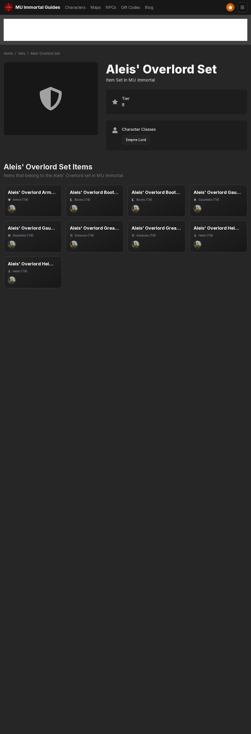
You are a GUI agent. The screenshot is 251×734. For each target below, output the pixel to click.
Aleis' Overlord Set (45, 53)
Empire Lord (136, 140)
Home (8, 53)
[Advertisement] (125, 30)
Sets (21, 53)
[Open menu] (242, 7)
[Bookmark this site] (230, 7)
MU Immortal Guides (37, 7)
